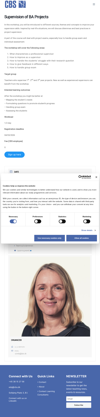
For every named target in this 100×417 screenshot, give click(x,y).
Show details (86, 230)
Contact (42, 382)
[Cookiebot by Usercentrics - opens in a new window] (80, 177)
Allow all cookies (81, 238)
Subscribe (78, 405)
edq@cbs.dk (14, 387)
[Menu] (94, 4)
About (41, 386)
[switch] (37, 221)
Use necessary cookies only (49, 238)
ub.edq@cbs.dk (20, 354)
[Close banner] (96, 177)
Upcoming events (23, 251)
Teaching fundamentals (24, 246)
